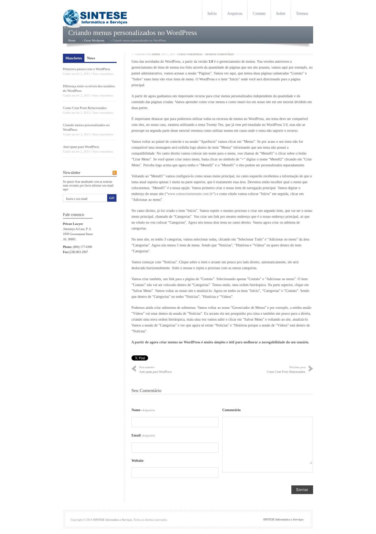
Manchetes (73, 58)
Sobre (280, 13)
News (91, 58)
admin (155, 54)
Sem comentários (103, 73)
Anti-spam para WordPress (81, 147)
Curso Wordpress (94, 40)
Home (71, 40)
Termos (302, 13)
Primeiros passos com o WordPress (86, 69)
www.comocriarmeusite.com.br (190, 194)
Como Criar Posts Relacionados (85, 108)
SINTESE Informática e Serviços (112, 519)
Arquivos (234, 13)
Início (212, 13)
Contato (259, 13)
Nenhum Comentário (219, 54)
